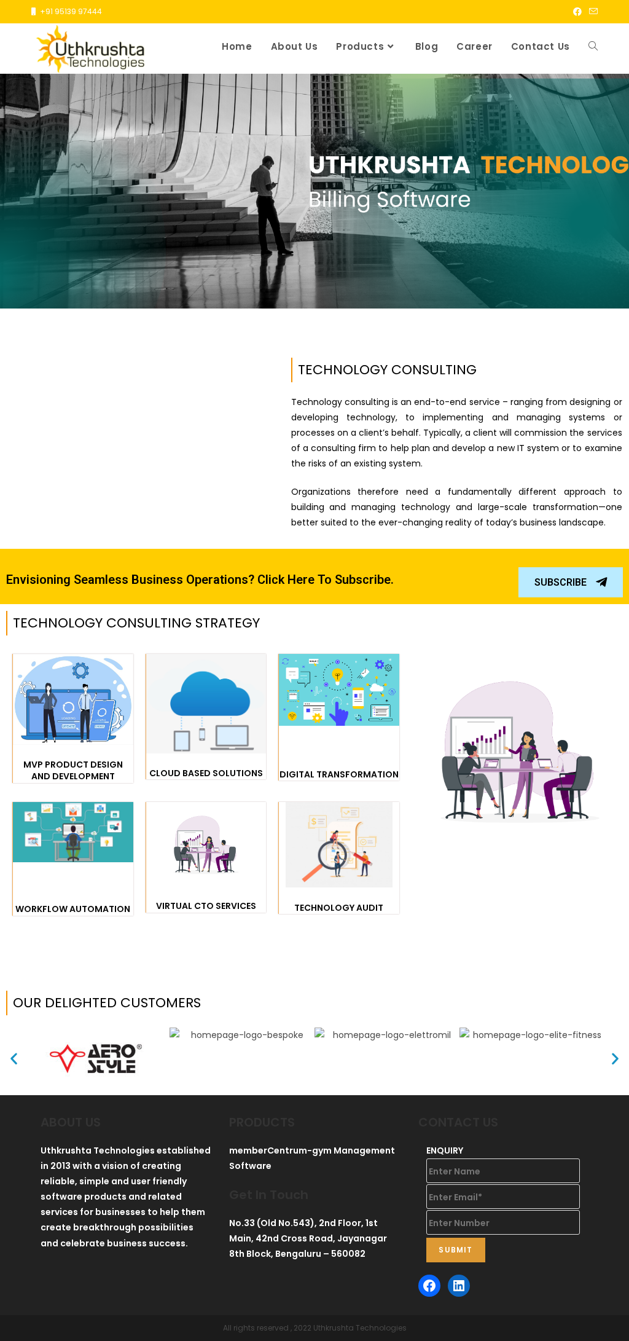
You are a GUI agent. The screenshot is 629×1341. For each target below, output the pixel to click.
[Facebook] (429, 1286)
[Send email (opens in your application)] (591, 12)
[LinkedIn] (459, 1286)
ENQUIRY (444, 1150)
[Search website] (593, 46)
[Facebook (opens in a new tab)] (577, 12)
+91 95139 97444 (71, 11)
